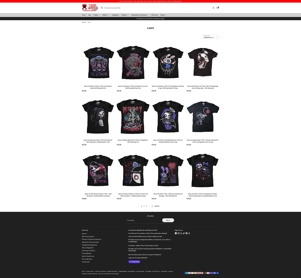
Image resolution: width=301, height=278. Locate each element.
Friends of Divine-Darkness (91, 239)
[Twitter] (189, 233)
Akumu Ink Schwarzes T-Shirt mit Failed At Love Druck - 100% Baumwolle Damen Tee (133, 87)
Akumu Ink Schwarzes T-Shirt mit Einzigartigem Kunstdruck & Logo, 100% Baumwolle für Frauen (168, 87)
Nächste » (157, 206)
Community (86, 262)
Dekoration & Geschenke (139, 15)
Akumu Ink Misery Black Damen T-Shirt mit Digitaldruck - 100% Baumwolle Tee (133, 141)
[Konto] (213, 7)
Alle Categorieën (88, 248)
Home (84, 15)
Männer (105, 15)
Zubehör (124, 15)
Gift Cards (154, 15)
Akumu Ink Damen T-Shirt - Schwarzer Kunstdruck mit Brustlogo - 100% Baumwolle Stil (168, 195)
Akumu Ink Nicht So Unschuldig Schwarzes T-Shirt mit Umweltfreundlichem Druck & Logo (168, 141)
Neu (89, 15)
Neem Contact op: (88, 256)
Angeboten (115, 15)
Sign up (168, 220)
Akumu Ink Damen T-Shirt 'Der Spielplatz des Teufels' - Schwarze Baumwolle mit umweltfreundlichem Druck (203, 195)
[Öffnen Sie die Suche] (101, 7)
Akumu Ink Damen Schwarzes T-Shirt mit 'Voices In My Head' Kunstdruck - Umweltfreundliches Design (133, 195)
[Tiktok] (184, 233)
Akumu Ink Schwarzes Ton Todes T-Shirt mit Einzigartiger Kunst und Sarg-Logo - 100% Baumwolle (202, 87)
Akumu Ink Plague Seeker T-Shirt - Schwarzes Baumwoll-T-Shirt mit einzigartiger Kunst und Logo (203, 141)
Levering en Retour (88, 251)
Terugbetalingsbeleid (89, 245)
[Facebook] (176, 233)
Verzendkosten (87, 259)
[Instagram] (179, 233)
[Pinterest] (186, 233)
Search (84, 234)
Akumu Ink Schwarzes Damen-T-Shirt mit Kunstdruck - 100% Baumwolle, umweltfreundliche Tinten (98, 141)
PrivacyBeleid (86, 253)
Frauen (96, 15)
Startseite (84, 22)
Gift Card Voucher (88, 236)
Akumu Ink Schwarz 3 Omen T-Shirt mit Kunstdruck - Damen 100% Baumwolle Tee (98, 87)
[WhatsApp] (181, 233)
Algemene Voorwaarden (90, 242)
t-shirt (89, 22)
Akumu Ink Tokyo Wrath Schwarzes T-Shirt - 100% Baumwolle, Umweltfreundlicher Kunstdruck (98, 195)
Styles (163, 15)
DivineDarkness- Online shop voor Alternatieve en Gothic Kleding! (105, 273)
